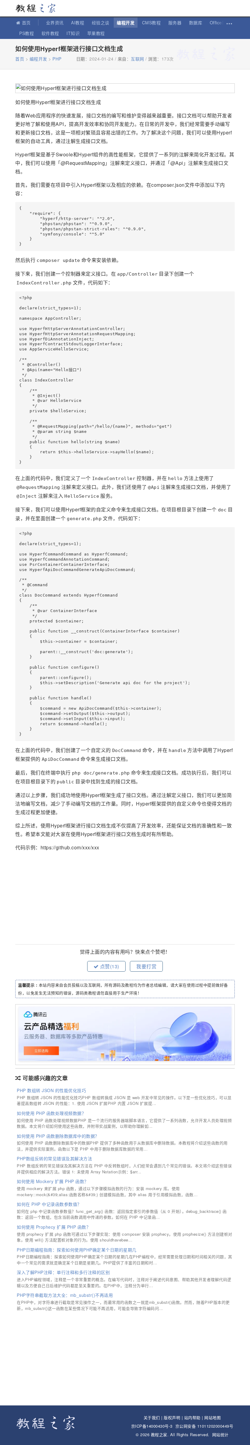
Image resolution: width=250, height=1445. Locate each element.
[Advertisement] (125, 898)
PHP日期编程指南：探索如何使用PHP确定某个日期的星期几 (77, 1250)
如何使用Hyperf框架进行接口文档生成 (69, 48)
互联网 (137, 59)
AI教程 (77, 22)
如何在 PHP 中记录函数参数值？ (49, 1204)
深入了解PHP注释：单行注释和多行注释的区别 (63, 1272)
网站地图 (212, 1417)
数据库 (195, 22)
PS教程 (26, 33)
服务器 (175, 22)
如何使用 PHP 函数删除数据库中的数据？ (58, 1136)
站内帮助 (192, 1417)
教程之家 (38, 8)
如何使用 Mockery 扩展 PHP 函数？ (53, 1181)
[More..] (228, 22)
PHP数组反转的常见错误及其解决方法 (54, 1158)
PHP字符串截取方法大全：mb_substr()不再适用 (65, 1295)
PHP (57, 59)
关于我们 (152, 1417)
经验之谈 (100, 22)
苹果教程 (96, 33)
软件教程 (50, 33)
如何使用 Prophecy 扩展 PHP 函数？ (54, 1227)
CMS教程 (151, 22)
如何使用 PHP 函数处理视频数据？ (51, 1113)
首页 (26, 22)
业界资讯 (55, 22)
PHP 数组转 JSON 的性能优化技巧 (51, 1090)
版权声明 (172, 1417)
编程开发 (125, 22)
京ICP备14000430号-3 (152, 1426)
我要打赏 (146, 966)
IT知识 (73, 33)
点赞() (108, 966)
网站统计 (220, 1434)
